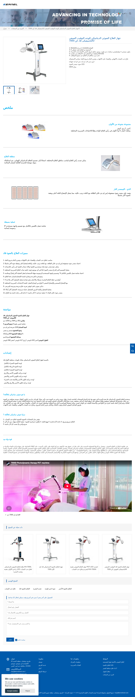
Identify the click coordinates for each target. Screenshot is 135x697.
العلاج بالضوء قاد (24, 589)
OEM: (71, 67)
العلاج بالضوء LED (108, 665)
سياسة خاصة (21, 640)
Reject (27, 691)
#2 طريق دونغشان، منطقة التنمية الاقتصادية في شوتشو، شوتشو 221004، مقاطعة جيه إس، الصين (20, 663)
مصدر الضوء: (73, 64)
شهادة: (71, 61)
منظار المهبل (106, 671)
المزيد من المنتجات (17, 28)
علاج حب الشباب (10, 589)
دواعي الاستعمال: (74, 59)
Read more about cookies (14, 686)
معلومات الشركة (75, 662)
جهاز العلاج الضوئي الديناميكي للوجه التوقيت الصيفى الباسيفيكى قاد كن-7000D (54, 28)
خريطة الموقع (43, 671)
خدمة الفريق (42, 665)
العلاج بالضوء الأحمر (65, 589)
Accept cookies (12, 691)
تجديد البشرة (37, 589)
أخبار (40, 668)
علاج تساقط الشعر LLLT (110, 668)
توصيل (40, 662)
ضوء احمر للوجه (50, 589)
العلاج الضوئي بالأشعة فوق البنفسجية (113, 662)
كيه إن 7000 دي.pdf (13, 515)
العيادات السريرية (76, 665)
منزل (5, 28)
